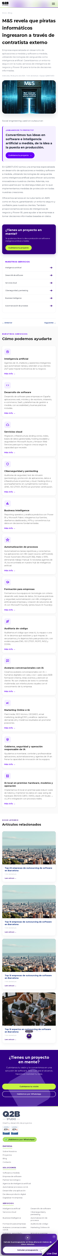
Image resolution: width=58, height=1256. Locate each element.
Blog (10, 13)
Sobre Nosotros (10, 1151)
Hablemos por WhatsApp (29, 1094)
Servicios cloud (9, 1212)
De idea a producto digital (14, 1194)
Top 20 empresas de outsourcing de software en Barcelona (28, 869)
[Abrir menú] (53, 4)
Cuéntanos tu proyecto (20, 155)
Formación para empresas (14, 1224)
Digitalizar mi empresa (12, 1198)
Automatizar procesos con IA (15, 1187)
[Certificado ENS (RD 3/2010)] (6, 1130)
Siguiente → (50, 323)
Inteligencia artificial (11, 1208)
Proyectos (7, 1155)
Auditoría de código (39, 1224)
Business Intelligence (12, 1218)
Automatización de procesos (39, 1219)
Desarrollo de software (41, 1208)
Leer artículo (10, 878)
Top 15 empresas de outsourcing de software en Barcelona (28, 923)
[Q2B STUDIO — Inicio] (5, 3)
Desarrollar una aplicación (14, 1190)
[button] (49, 1248)
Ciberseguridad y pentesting (38, 1213)
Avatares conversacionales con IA (14, 1228)
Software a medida (11, 1173)
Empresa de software (12, 1176)
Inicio (4, 13)
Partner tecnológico (12, 1180)
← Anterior (7, 323)
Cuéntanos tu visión (29, 1086)
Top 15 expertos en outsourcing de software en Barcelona (28, 1030)
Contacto (7, 1162)
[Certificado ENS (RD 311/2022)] (14, 1130)
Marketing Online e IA (40, 1227)
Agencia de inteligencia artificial (17, 1183)
